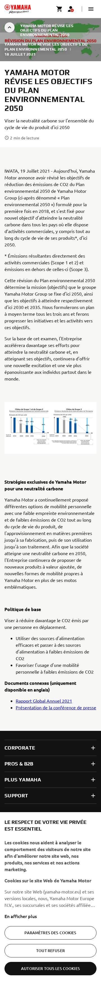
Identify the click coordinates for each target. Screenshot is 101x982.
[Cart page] (59, 9)
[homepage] (17, 9)
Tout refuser (50, 950)
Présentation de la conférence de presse (56, 707)
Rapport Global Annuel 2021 (44, 700)
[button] (91, 9)
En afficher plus (20, 916)
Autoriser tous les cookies (50, 968)
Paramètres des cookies (50, 932)
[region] (50, 897)
